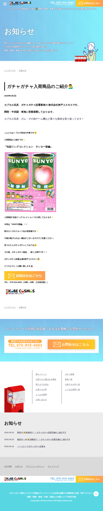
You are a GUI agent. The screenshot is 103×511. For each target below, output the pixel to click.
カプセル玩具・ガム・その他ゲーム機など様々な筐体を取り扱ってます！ (44, 118)
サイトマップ (53, 466)
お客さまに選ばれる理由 (46, 379)
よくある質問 (41, 395)
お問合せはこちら (92, 3)
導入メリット (41, 374)
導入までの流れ (42, 384)
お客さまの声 (41, 389)
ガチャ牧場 (69, 374)
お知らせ (19, 466)
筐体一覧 (68, 379)
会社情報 (8, 466)
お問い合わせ (41, 400)
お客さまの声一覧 (72, 384)
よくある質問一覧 (72, 389)
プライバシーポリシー (35, 466)
